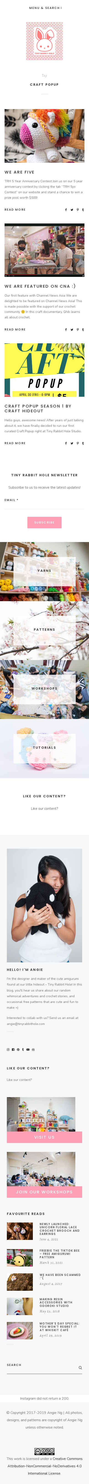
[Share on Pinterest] (78, 209)
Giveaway (58, 136)
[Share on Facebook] (66, 209)
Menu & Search (44, 8)
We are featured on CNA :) (40, 286)
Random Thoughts (34, 141)
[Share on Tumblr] (83, 209)
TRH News (60, 141)
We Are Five (20, 172)
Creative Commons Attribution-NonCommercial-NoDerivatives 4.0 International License (45, 1466)
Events (47, 371)
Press (58, 251)
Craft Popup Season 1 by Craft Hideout (38, 408)
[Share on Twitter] (72, 209)
